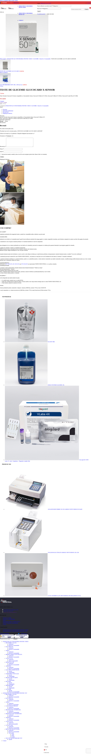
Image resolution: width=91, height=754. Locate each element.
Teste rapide (11, 733)
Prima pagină (3, 58)
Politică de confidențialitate (9, 619)
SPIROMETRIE (9, 685)
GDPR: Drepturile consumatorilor (10, 623)
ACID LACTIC (9, 658)
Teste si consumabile (13, 660)
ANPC (4, 620)
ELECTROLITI (9, 646)
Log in (39, 11)
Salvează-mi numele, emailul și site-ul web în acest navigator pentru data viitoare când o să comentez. (24, 154)
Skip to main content (13, 0)
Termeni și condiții (7, 617)
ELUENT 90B (51, 341)
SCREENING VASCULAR (12, 673)
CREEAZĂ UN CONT (45, 3)
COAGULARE (9, 725)
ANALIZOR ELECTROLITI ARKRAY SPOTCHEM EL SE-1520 (63, 552)
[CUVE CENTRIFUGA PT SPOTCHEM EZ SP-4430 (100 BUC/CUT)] (26, 595)
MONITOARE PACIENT (12, 677)
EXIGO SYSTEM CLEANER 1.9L (56, 385)
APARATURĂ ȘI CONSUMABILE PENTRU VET (15, 631)
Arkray (1, 86)
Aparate (10, 671)
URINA (7, 650)
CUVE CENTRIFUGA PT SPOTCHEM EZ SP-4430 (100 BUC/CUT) (64, 595)
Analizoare (11, 644)
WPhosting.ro (24, 633)
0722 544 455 (24, 264)
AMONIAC (8, 666)
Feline (12, 735)
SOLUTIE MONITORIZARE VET (14, 738)
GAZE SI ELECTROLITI (12, 706)
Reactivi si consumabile (14, 645)
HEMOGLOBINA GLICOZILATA (14, 654)
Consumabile (11, 672)
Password (42, 8)
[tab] (5, 109)
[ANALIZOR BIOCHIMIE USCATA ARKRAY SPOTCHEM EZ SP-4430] (26, 509)
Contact (4, 624)
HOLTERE (8, 681)
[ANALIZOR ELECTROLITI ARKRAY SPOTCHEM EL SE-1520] (26, 552)
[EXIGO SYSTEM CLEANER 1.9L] (26, 385)
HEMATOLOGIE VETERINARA (14, 713)
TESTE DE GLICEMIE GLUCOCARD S (10, 71)
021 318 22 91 (16, 2)
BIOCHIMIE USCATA (11, 642)
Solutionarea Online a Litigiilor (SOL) (11, 621)
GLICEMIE (8, 689)
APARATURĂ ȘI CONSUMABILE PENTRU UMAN (20, 58)
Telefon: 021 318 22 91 (8, 611)
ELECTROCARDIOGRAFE (12, 670)
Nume (2, 149)
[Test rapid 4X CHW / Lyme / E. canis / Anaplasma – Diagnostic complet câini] (42, 459)
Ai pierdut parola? (41, 14)
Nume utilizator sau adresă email (47, 6)
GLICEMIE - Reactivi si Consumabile (42, 58)
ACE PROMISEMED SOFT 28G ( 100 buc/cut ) (11, 84)
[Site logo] (3, 11)
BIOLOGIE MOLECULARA (13, 729)
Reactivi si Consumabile (14, 691)
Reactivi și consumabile (14, 731)
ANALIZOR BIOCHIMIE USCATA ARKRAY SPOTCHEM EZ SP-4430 (65, 509)
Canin (12, 734)
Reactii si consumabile (14, 704)
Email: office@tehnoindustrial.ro (10, 612)
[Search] (80, 7)
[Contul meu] (54, 1)
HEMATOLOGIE (10, 662)
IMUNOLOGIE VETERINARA (13, 709)
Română (4, 2)
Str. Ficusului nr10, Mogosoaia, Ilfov (10, 609)
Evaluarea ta (3, 136)
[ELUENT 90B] (26, 341)
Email (1, 151)
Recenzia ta (3, 146)
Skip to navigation (4, 0)
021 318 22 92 (16, 264)
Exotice (13, 736)
